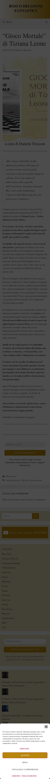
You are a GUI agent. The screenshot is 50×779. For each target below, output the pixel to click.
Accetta (25, 755)
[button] (46, 726)
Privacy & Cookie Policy (29, 775)
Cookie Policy (16, 775)
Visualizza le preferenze (25, 769)
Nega (25, 762)
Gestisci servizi (24, 748)
